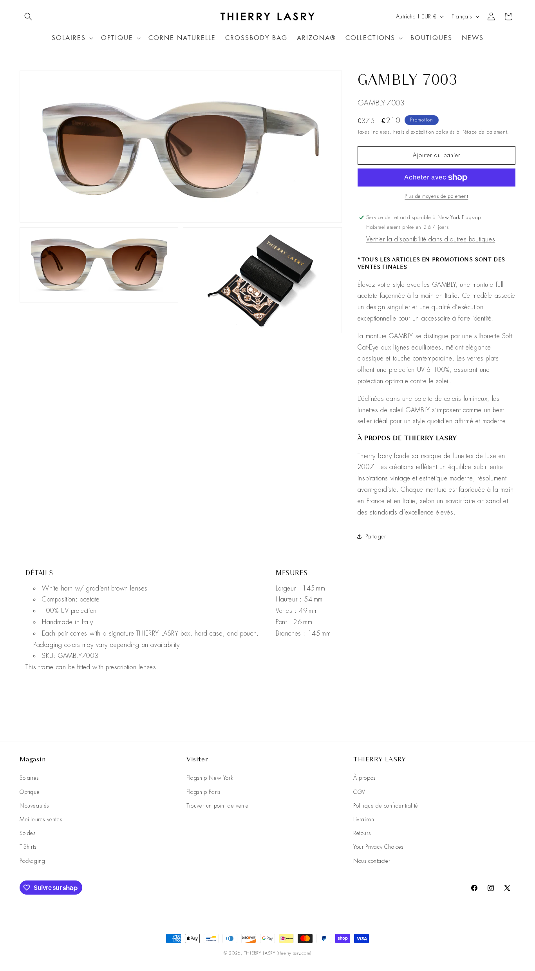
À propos (364, 777)
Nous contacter (371, 860)
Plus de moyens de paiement (436, 196)
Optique (30, 791)
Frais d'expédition (413, 132)
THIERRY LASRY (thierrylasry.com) (277, 953)
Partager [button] (375, 536)
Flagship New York (209, 777)
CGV (359, 791)
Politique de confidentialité (385, 805)
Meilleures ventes (41, 819)
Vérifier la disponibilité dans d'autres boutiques (430, 239)
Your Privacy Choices (378, 846)
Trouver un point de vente (217, 805)
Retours (362, 833)
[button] (28, 16)
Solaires (29, 777)
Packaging (32, 860)
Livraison (363, 819)
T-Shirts (28, 846)
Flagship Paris (203, 791)
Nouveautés (34, 805)
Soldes (28, 833)
